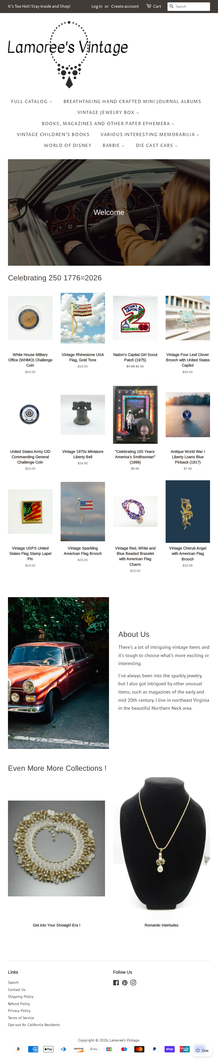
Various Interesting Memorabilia (148, 135)
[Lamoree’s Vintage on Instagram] (133, 983)
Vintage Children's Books (53, 135)
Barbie (112, 146)
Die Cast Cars (155, 146)
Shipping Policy (20, 996)
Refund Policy (19, 1003)
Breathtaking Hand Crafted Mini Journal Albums (133, 102)
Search (13, 982)
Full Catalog (30, 102)
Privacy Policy (19, 1010)
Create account (125, 6)
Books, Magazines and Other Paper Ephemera (106, 124)
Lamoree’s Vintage (124, 1040)
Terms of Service (21, 1017)
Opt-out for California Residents (34, 1024)
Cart (157, 6)
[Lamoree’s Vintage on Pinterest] (125, 983)
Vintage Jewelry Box (106, 113)
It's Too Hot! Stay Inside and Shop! (39, 6)
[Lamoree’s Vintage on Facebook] (116, 983)
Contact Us (17, 989)
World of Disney (68, 146)
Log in (96, 6)
